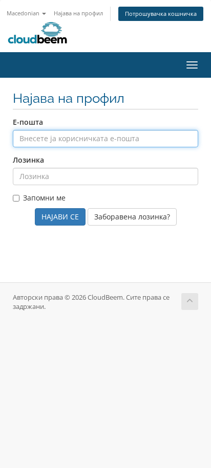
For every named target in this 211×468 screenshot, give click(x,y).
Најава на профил (78, 13)
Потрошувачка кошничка (161, 13)
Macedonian (24, 13)
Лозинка (28, 160)
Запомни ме (44, 198)
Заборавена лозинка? (132, 216)
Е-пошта (28, 122)
